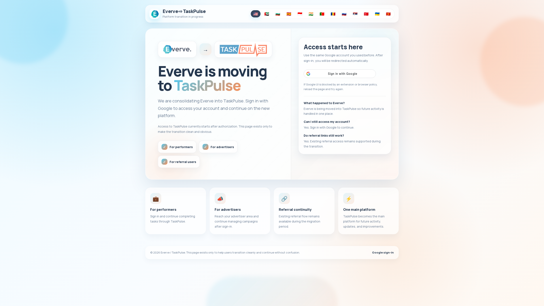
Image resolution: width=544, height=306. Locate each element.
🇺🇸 (255, 13)
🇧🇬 (277, 13)
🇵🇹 (322, 13)
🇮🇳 (311, 13)
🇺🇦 (377, 13)
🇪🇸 (288, 13)
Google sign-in (383, 252)
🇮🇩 (300, 13)
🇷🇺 (344, 13)
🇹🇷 (366, 13)
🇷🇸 (355, 13)
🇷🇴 (333, 13)
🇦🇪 (266, 13)
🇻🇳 (388, 13)
